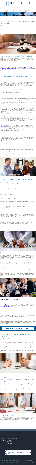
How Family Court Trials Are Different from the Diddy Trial (9, 439)
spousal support (21, 112)
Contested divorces (4, 94)
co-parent (10, 84)
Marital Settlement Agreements (27, 11)
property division (6, 381)
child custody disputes (18, 267)
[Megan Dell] (18, 5)
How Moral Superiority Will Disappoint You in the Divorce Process (9, 441)
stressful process (15, 182)
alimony (34, 115)
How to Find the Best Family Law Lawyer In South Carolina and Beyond (9, 445)
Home (1, 17)
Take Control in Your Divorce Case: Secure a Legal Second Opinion (9, 443)
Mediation (33, 10)
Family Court (19, 87)
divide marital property (28, 389)
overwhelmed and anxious (10, 62)
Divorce (2, 10)
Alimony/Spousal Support (13, 11)
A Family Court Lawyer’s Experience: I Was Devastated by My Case (9, 436)
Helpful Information (5, 17)
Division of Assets (6, 11)
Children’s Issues (19, 11)
